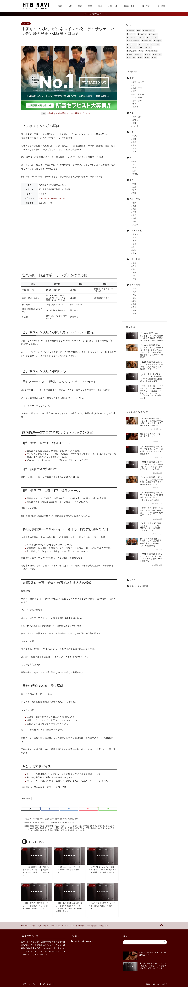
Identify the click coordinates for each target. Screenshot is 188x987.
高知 (134, 310)
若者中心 (139, 54)
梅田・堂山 (137, 117)
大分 (134, 215)
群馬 (134, 142)
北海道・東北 (129, 6)
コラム (133, 580)
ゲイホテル (153, 34)
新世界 (135, 120)
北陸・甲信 (145, 6)
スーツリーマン (152, 37)
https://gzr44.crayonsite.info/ (52, 198)
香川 (134, 307)
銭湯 (155, 57)
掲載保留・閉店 (152, 51)
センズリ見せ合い (134, 41)
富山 (134, 269)
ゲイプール (143, 34)
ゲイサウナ (27, 798)
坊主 (142, 51)
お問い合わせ (47, 984)
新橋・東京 (137, 88)
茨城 (134, 145)
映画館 (130, 54)
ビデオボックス (133, 47)
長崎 (134, 222)
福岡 (134, 203)
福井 (134, 273)
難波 (134, 123)
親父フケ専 (132, 57)
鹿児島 (135, 225)
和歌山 (135, 174)
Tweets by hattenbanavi (82, 941)
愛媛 (134, 292)
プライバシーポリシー (30, 984)
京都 (134, 164)
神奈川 (135, 136)
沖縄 (134, 206)
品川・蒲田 (137, 98)
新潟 (134, 263)
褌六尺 (148, 54)
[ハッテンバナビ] (36, 9)
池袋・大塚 (137, 101)
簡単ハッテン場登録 (139, 586)
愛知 (134, 184)
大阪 (70, 6)
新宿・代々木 (138, 82)
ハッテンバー (132, 44)
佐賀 (134, 212)
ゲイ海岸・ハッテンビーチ (136, 37)
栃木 (134, 152)
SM (139, 30)
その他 (135, 107)
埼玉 (134, 148)
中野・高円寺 (138, 94)
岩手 (134, 247)
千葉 (134, 139)
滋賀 (134, 171)
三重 (134, 187)
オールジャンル (149, 30)
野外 (141, 57)
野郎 (148, 57)
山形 (134, 244)
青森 (134, 253)
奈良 (134, 168)
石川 (134, 266)
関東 (80, 6)
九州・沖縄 (112, 6)
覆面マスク (158, 54)
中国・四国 (160, 6)
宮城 (134, 238)
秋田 (134, 250)
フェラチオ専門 (146, 47)
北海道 (135, 234)
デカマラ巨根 (147, 41)
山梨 (134, 276)
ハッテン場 (156, 44)
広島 (134, 289)
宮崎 (134, 218)
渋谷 (134, 85)
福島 (134, 241)
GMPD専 (131, 30)
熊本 (134, 209)
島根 (134, 301)
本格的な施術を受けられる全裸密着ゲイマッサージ (72, 113)
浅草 (134, 104)
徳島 (134, 304)
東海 (100, 6)
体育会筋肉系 (132, 51)
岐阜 (134, 190)
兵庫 (134, 161)
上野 (134, 91)
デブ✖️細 (158, 41)
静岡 (134, 193)
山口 (134, 298)
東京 (60, 6)
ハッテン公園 (144, 44)
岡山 (134, 295)
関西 (90, 6)
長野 (134, 279)
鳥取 (134, 314)
